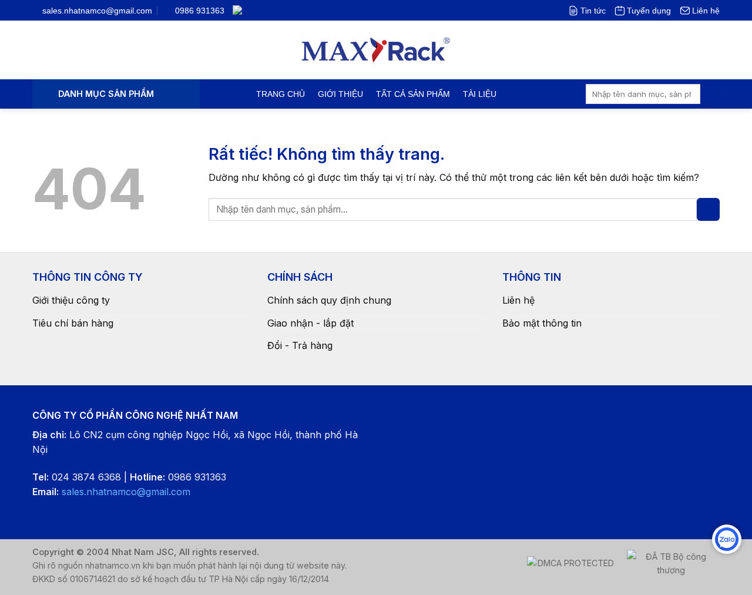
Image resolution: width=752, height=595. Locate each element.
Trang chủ (280, 94)
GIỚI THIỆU (340, 94)
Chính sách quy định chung (329, 300)
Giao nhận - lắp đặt (310, 323)
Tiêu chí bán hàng (72, 323)
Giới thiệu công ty (71, 300)
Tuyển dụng (649, 10)
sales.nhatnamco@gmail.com (126, 491)
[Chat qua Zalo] (726, 539)
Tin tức (593, 10)
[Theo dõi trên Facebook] (255, 10)
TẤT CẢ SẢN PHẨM (413, 94)
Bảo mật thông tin (542, 323)
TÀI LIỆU (479, 94)
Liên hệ (706, 10)
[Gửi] (710, 94)
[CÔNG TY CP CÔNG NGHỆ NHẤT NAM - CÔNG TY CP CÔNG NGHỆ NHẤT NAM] (376, 50)
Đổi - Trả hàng (300, 345)
